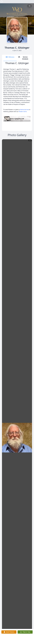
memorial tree (24, 109)
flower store (23, 111)
